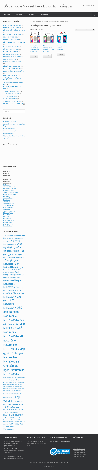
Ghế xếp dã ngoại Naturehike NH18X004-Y (13, 369)
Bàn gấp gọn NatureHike (10, 261)
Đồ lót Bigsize (7, 218)
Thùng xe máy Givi (8, 205)
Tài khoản (31, 14)
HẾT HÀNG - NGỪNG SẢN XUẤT (12, 62)
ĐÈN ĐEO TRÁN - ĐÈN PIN (11, 39)
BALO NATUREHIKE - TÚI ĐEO (12, 25)
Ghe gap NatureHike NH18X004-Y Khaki (13, 290)
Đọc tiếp (34, 56)
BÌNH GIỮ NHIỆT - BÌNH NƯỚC (12, 34)
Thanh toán (44, 14)
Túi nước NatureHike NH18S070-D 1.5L (13, 404)
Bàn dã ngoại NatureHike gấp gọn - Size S (13, 257)
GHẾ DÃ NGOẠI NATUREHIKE (12, 56)
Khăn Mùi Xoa (7, 215)
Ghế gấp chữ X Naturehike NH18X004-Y (12, 302)
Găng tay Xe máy (8, 198)
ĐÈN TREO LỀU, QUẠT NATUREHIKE (14, 42)
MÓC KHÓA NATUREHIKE (10, 75)
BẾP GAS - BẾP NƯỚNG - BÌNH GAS (14, 30)
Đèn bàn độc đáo (8, 213)
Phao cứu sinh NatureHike (16, 382)
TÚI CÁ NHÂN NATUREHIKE (11, 94)
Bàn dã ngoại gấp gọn (12, 245)
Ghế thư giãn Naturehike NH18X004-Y (13, 357)
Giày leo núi (6, 209)
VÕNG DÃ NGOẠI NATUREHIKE (12, 101)
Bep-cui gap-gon (7, 241)
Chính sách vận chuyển (9, 131)
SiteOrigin (47, 466)
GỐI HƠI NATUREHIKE (10, 59)
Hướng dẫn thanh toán (9, 121)
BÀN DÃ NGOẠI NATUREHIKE (12, 27)
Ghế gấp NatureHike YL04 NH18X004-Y (14, 324)
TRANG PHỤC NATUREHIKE (11, 91)
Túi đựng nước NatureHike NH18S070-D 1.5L (13, 415)
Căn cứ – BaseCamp (9, 211)
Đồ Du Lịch (6, 185)
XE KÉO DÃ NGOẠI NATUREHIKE (13, 104)
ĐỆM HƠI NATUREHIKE (10, 37)
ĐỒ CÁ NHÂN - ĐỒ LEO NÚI (11, 46)
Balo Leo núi (6, 200)
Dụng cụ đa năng (8, 207)
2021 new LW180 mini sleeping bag (15, 238)
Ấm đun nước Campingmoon (9, 427)
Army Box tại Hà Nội (9, 187)
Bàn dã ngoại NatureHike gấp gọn (13, 250)
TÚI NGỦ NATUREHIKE (10, 99)
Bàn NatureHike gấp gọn (13, 265)
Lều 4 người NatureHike (17, 377)
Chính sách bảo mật (9, 133)
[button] (95, 14)
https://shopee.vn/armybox (62, 441)
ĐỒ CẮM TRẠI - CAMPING (11, 49)
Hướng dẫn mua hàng (79, 451)
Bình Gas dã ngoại (7, 270)
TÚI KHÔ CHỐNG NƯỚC (10, 96)
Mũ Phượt (6, 196)
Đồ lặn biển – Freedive (9, 189)
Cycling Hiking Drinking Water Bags (13, 273)
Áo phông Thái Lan (8, 203)
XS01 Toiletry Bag (16, 423)
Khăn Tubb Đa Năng (8, 224)
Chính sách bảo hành (9, 128)
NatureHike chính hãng (9, 194)
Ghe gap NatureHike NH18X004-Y (12, 284)
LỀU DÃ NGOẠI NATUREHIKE (11, 66)
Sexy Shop (6, 216)
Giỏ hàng (19, 14)
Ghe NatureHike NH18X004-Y (13, 294)
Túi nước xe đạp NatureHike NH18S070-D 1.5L (13, 409)
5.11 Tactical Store (8, 190)
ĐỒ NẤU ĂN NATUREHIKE (11, 54)
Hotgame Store (7, 222)
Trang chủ (32, 21)
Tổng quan (6, 14)
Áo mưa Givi (6, 202)
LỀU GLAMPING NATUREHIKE (12, 69)
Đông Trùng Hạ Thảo (9, 220)
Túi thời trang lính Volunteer (10, 192)
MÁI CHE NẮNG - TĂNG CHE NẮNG (13, 71)
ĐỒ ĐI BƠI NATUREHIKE (10, 51)
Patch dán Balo (7, 226)
